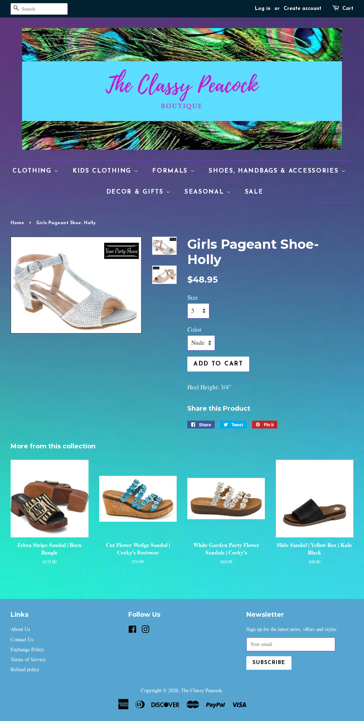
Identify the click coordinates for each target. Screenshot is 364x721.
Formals (171, 171)
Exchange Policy (27, 649)
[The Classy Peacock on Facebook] (132, 630)
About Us (20, 629)
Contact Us (22, 639)
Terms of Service (28, 659)
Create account (302, 8)
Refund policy (25, 669)
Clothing (33, 171)
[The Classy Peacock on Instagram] (145, 630)
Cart (347, 8)
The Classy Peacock (201, 690)
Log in (263, 8)
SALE (254, 192)
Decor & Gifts (136, 192)
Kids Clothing (103, 171)
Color (194, 329)
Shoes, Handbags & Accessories (275, 171)
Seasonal (205, 192)
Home (17, 223)
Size (192, 297)
